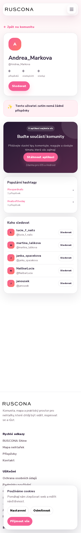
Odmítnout (41, 510)
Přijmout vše (20, 521)
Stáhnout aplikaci (40, 157)
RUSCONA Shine (15, 441)
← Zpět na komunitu (18, 27)
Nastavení (18, 510)
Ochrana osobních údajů (20, 478)
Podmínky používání (17, 485)
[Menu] (71, 9)
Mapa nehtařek (13, 447)
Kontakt (9, 460)
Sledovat (19, 86)
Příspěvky (10, 454)
